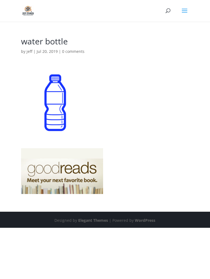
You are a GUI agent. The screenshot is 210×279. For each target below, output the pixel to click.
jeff (29, 51)
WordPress (145, 220)
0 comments (73, 51)
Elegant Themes (93, 220)
